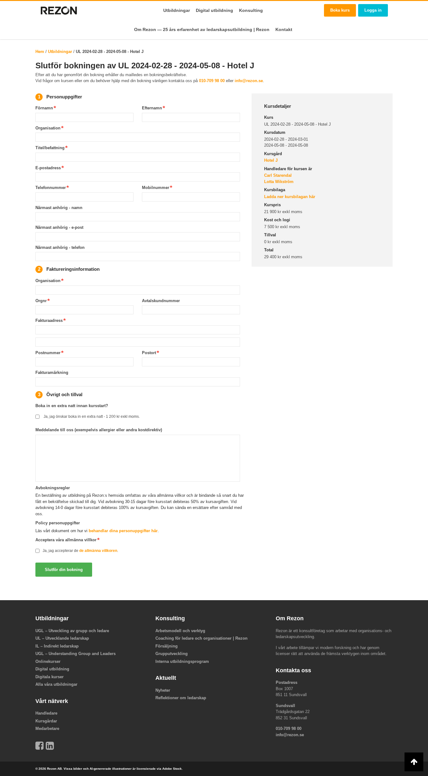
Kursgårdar (46, 721)
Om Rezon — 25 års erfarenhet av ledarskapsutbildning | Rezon (201, 29)
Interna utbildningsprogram (182, 661)
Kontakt (283, 29)
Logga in (373, 10)
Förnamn (44, 108)
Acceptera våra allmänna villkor (66, 539)
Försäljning (166, 646)
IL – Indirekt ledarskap (57, 646)
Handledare (46, 713)
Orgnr (41, 300)
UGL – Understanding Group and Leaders (75, 653)
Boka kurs (340, 10)
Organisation (47, 128)
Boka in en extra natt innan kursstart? (71, 405)
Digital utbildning (214, 10)
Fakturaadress (49, 320)
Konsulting (251, 10)
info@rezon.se (249, 80)
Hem (39, 51)
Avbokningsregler (52, 487)
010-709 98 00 (212, 80)
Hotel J (271, 160)
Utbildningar (176, 10)
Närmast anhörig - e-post (59, 227)
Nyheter (162, 690)
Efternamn (152, 108)
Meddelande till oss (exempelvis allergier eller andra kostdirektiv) (98, 429)
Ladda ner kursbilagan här (289, 196)
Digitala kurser (49, 676)
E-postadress (48, 167)
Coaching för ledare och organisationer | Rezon (201, 638)
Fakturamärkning (51, 372)
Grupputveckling (171, 653)
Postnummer (47, 352)
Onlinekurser (47, 661)
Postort (149, 352)
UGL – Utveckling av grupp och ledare (72, 630)
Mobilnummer (155, 187)
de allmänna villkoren (98, 550)
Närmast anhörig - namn (58, 207)
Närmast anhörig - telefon (60, 247)
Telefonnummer (50, 187)
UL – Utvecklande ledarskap (62, 638)
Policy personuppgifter (57, 523)
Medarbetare (47, 728)
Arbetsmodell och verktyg (180, 630)
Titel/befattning (50, 147)
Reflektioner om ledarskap (180, 697)
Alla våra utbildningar (56, 684)
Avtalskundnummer (161, 300)
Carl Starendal (278, 175)
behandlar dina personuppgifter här (123, 530)
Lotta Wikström (279, 181)
